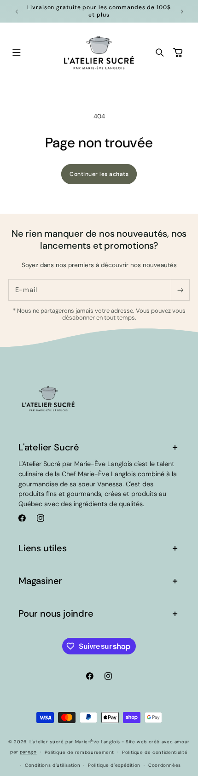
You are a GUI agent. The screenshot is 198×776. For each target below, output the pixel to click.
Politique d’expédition (114, 765)
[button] (16, 53)
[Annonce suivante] (182, 11)
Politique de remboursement (79, 752)
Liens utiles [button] (42, 548)
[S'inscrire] (180, 290)
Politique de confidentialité (155, 752)
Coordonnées (164, 765)
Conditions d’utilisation (52, 765)
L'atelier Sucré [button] (48, 447)
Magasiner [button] (40, 581)
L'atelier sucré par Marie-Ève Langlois (74, 742)
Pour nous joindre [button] (55, 613)
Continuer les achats (99, 174)
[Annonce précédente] (16, 11)
